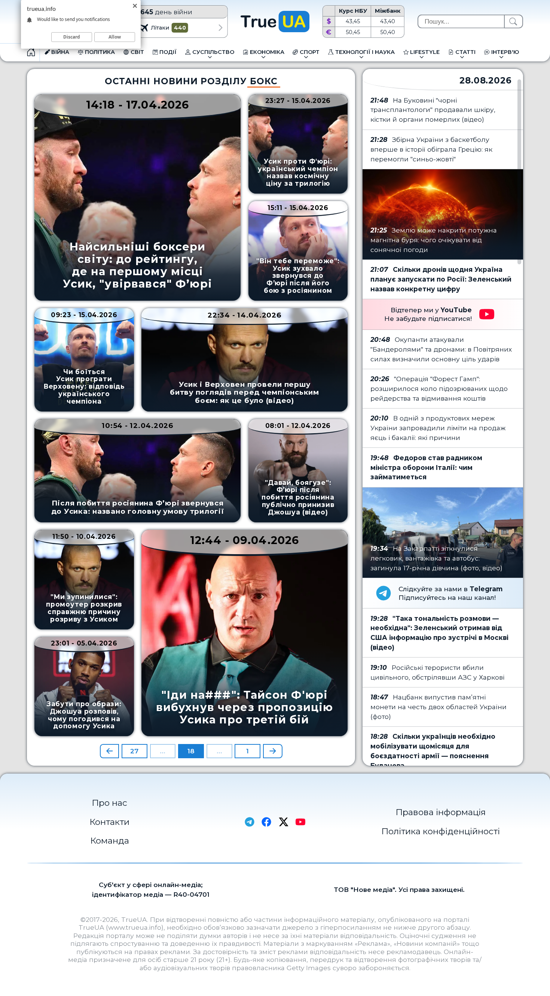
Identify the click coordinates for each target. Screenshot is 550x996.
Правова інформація (440, 812)
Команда (109, 840)
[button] (220, 27)
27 (134, 751)
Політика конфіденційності (440, 831)
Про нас (109, 803)
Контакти (109, 822)
